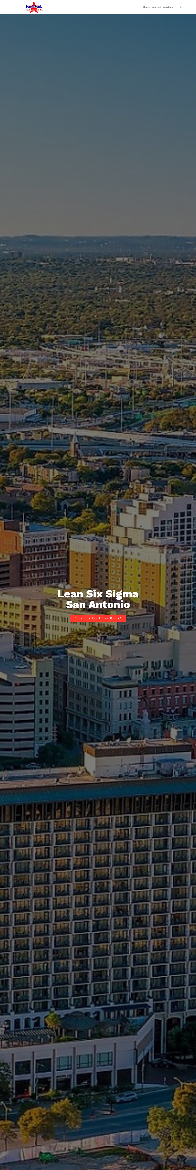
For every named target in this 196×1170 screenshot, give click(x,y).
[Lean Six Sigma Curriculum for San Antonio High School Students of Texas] (34, 7)
